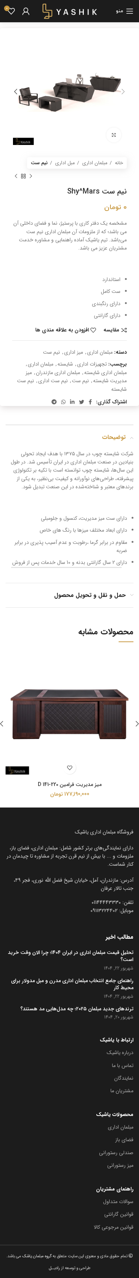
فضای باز (124, 1140)
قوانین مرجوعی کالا (113, 1227)
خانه (118, 163)
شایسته (65, 364)
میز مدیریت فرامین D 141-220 (70, 784)
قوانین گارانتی (118, 1214)
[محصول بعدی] (16, 176)
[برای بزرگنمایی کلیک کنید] (113, 135)
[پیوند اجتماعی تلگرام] (54, 402)
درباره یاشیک (120, 1053)
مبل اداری (64, 163)
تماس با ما (122, 1065)
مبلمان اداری (94, 163)
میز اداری (73, 352)
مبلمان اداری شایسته (105, 373)
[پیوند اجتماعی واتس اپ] (63, 402)
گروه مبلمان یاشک (36, 1256)
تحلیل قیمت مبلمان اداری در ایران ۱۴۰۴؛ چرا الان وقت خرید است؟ (70, 956)
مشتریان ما (121, 1091)
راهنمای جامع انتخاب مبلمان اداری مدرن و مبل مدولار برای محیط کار (72, 984)
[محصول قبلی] (30, 176)
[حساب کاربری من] (26, 11)
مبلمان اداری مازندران (58, 373)
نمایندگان (123, 1078)
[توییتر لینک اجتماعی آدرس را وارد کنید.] (81, 402)
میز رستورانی (120, 1165)
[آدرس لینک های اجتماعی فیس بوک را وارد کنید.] (90, 402)
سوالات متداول (118, 1202)
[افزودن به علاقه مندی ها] (69, 767)
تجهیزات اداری (92, 364)
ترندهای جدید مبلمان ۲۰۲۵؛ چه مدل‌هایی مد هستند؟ (76, 1009)
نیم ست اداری (53, 381)
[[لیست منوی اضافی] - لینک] (69, 884)
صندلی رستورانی (116, 1153)
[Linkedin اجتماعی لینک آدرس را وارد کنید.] (72, 402)
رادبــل (54, 1268)
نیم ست (39, 163)
